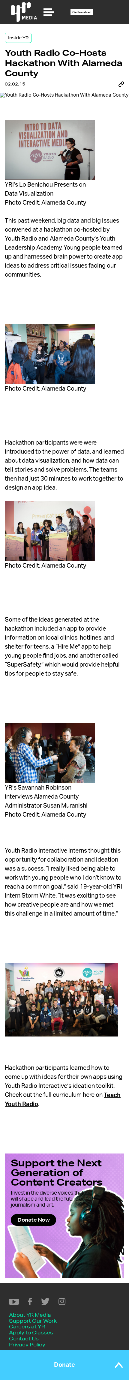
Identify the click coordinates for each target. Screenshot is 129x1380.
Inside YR (18, 37)
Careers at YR (27, 1326)
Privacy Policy (27, 1344)
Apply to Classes (31, 1332)
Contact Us (24, 1338)
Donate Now (33, 1219)
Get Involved (82, 12)
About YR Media (30, 1315)
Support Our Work (33, 1321)
